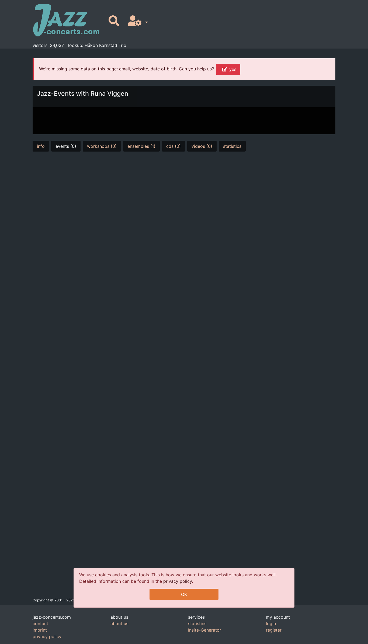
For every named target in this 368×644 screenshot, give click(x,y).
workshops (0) (102, 146)
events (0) (65, 146)
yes (232, 69)
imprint (40, 630)
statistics (232, 146)
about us (119, 623)
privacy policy (177, 581)
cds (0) (173, 146)
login (271, 623)
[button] (137, 21)
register (274, 630)
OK (184, 594)
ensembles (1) (141, 146)
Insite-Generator (204, 630)
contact (40, 623)
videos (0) (202, 146)
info (41, 146)
